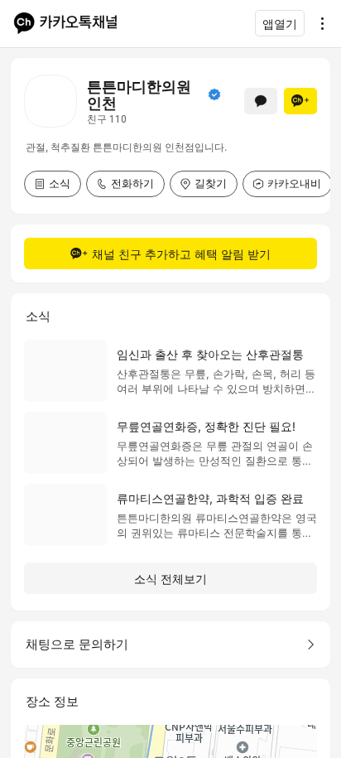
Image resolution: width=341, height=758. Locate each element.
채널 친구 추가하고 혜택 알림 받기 (181, 254)
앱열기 (279, 24)
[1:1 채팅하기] (260, 101)
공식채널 (214, 94)
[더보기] (318, 23)
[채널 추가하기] (300, 101)
